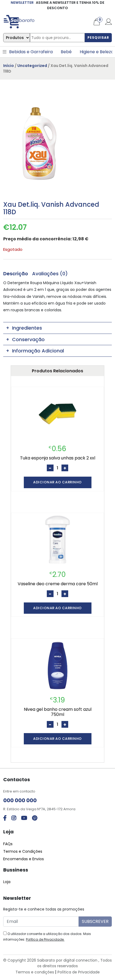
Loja (6, 881)
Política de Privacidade (78, 972)
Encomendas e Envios (23, 859)
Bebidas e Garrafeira (31, 52)
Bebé (66, 52)
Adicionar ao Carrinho (57, 482)
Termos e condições (35, 972)
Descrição (15, 273)
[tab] (15, 273)
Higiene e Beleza (97, 52)
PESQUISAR (98, 37)
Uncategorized (32, 65)
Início (8, 65)
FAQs (8, 844)
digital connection (80, 960)
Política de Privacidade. (45, 939)
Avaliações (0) (50, 273)
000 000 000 (20, 800)
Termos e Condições (22, 851)
